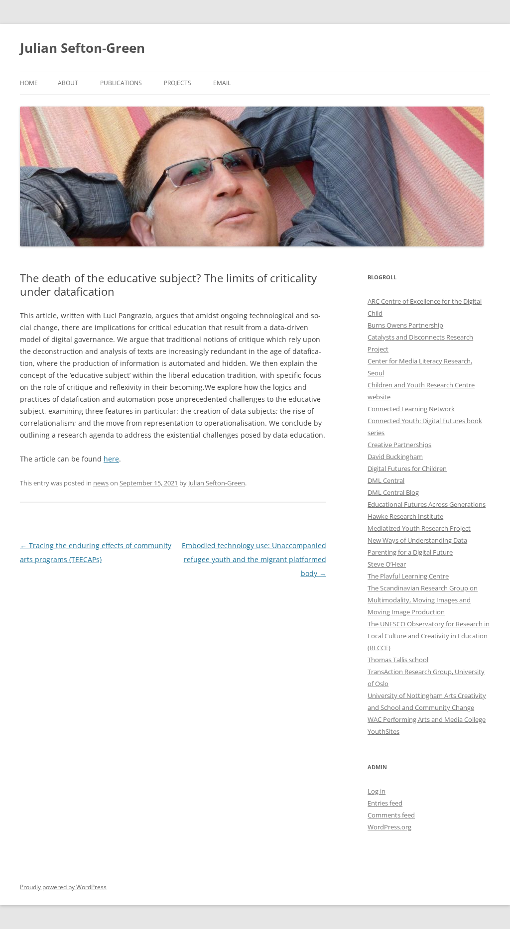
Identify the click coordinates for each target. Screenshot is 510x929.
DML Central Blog (393, 492)
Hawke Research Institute (405, 516)
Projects (177, 83)
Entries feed (385, 803)
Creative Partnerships (399, 444)
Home (29, 83)
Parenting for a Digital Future (410, 552)
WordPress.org (389, 826)
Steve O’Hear (387, 564)
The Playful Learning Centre (408, 576)
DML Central (386, 480)
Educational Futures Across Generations (427, 504)
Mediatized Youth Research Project (419, 528)
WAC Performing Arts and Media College (427, 719)
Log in (376, 791)
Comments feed (391, 815)
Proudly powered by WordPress (63, 887)
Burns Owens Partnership (405, 325)
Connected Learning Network (411, 408)
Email (222, 83)
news (101, 482)
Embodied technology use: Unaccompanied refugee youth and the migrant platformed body (254, 559)
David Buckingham (395, 456)
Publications (121, 83)
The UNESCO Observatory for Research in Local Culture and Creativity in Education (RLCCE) (429, 635)
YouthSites (383, 731)
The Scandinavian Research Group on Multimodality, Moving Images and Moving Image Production (423, 599)
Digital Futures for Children (407, 468)
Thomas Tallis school (398, 659)
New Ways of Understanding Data (417, 540)
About (68, 83)
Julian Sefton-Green (82, 48)
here (111, 459)
